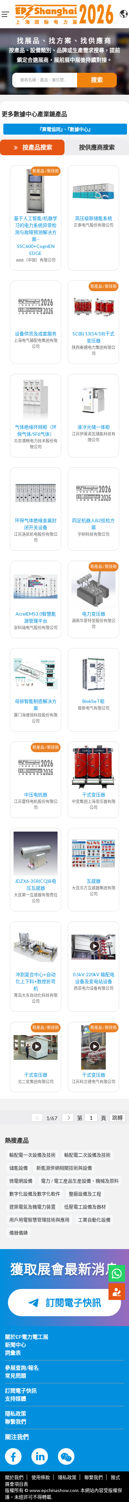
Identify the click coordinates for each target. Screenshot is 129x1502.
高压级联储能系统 (93, 218)
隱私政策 (67, 1477)
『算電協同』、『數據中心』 (65, 129)
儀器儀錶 (18, 1232)
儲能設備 (18, 1168)
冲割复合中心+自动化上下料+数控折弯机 (36, 981)
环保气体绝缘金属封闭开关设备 (36, 524)
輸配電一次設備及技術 (32, 1155)
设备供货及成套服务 (36, 333)
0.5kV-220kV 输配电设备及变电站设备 (93, 978)
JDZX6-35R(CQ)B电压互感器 (35, 884)
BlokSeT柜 (93, 701)
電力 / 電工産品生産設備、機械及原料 (80, 1181)
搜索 (97, 79)
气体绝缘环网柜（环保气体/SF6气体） (36, 430)
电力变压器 (93, 614)
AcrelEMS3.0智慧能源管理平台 (36, 617)
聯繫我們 (93, 1477)
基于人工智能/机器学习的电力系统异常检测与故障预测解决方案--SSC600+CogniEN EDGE (35, 235)
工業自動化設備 (94, 1219)
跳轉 (117, 1117)
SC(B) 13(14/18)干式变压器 (93, 337)
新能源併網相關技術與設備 (64, 1168)
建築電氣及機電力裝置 (32, 1207)
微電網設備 (20, 1181)
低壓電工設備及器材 (85, 1207)
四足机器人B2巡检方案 (93, 524)
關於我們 (14, 1477)
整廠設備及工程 (85, 1194)
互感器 (94, 881)
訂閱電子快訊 (72, 1302)
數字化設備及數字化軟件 (34, 1194)
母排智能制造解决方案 (36, 704)
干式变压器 (93, 794)
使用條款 (40, 1477)
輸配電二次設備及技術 (87, 1155)
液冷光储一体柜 (93, 427)
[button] (116, 1273)
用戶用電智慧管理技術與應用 (39, 1219)
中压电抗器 (35, 794)
